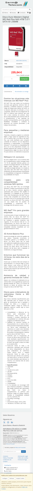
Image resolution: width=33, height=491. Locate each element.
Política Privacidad (8, 458)
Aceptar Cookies (20, 478)
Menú (6, 13)
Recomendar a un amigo (21, 91)
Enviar (23, 451)
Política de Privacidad (10, 444)
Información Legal (23, 456)
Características (8, 91)
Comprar (24, 79)
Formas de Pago (22, 459)
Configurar (4, 478)
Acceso (13, 13)
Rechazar (12, 478)
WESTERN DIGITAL (21, 60)
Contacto (22, 13)
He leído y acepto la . (15, 447)
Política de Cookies (23, 458)
